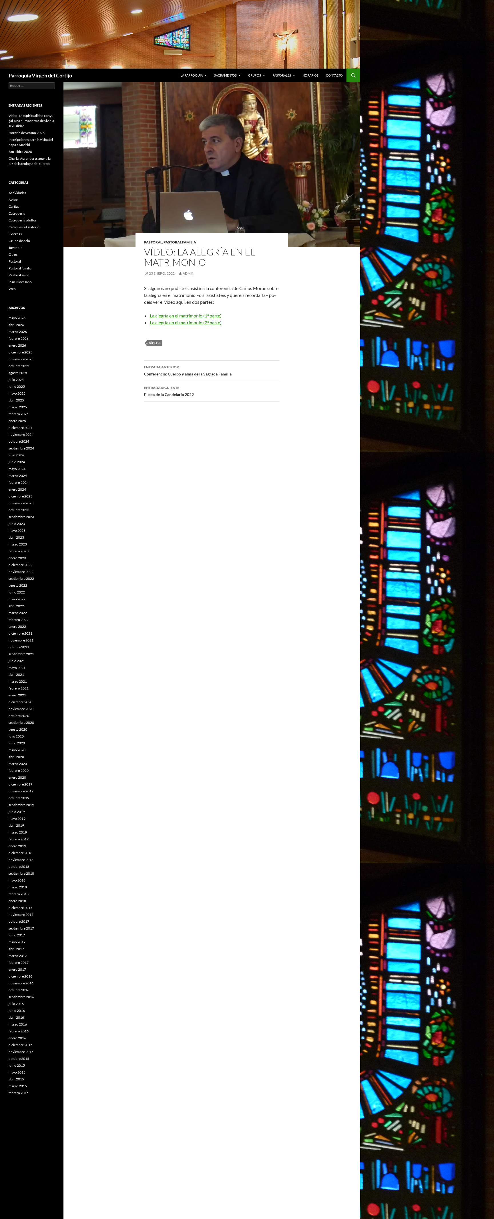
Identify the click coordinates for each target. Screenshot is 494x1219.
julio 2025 (16, 379)
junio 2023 (17, 523)
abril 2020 (16, 757)
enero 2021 (17, 695)
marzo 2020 (18, 764)
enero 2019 (17, 846)
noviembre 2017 (21, 914)
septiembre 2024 (21, 448)
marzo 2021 (18, 681)
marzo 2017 (18, 956)
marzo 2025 (18, 407)
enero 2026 (17, 345)
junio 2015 (17, 1065)
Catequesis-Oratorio (24, 227)
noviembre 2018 (21, 860)
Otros (13, 254)
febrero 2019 (19, 839)
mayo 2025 (17, 393)
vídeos (154, 343)
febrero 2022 (19, 620)
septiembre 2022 (21, 578)
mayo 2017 (17, 942)
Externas (15, 234)
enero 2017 (17, 969)
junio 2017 (17, 935)
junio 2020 (17, 743)
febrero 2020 (19, 770)
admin (188, 273)
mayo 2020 (17, 750)
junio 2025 (17, 386)
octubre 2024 (19, 441)
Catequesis (17, 213)
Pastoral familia (180, 242)
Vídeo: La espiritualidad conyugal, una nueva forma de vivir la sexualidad (32, 120)
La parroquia (191, 75)
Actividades (17, 193)
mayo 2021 (17, 668)
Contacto (334, 75)
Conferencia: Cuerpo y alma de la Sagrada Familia (188, 370)
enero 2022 (17, 626)
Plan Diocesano (20, 282)
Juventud (16, 247)
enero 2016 (17, 1038)
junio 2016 (17, 1010)
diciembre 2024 (20, 427)
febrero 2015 (19, 1093)
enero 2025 (17, 421)
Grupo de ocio (19, 241)
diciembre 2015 (20, 1045)
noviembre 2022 (21, 571)
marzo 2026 (18, 331)
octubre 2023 (19, 510)
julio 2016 (16, 1004)
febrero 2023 (19, 551)
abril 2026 (16, 325)
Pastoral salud (19, 275)
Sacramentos (225, 75)
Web (12, 289)
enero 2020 (17, 777)
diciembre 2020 (20, 702)
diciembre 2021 (20, 633)
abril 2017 (16, 949)
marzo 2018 (18, 887)
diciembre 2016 (20, 976)
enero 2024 (17, 489)
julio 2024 (16, 455)
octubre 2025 (19, 366)
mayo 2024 (17, 469)
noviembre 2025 (21, 359)
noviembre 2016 (21, 983)
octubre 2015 (19, 1058)
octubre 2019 (19, 798)
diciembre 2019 (20, 784)
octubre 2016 (19, 990)
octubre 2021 (19, 647)
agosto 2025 (18, 373)
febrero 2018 (19, 894)
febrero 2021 (19, 688)
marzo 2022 (18, 613)
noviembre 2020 (21, 709)
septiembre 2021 (21, 654)
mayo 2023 (17, 530)
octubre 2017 (19, 921)
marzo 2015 (18, 1086)
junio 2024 (17, 462)
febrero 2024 (19, 482)
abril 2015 (16, 1079)
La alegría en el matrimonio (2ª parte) (186, 322)
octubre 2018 (19, 866)
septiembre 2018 (21, 873)
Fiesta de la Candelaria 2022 (169, 391)
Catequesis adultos (23, 220)
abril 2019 (16, 825)
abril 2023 (16, 537)
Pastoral (153, 242)
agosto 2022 (18, 585)
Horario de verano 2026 (27, 133)
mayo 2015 (17, 1072)
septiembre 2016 (21, 997)
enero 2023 (17, 558)
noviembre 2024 (21, 434)
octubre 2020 (19, 716)
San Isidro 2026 (20, 151)
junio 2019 (17, 812)
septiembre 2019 (21, 805)
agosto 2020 (18, 729)
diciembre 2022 (20, 565)
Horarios (310, 75)
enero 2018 (17, 901)
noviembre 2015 (21, 1052)
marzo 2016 (18, 1024)
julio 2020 (16, 736)
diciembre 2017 (20, 908)
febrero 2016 (19, 1031)
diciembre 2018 (20, 853)
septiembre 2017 (21, 928)
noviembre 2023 (21, 503)
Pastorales (281, 75)
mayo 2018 (17, 880)
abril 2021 (16, 674)
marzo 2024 (18, 475)
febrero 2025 (19, 414)
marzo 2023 (18, 544)
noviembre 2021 (21, 640)
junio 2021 (17, 661)
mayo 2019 (17, 818)
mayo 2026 (17, 318)
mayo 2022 (17, 599)
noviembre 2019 (21, 791)
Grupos (254, 75)
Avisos (13, 199)
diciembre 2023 (20, 496)
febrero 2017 (19, 962)
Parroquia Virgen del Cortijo (40, 75)
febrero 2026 (19, 338)
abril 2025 (16, 400)
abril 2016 (16, 1017)
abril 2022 (16, 606)
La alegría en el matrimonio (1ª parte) (186, 315)
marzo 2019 (18, 832)
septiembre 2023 (21, 517)
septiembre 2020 (21, 722)
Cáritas (14, 206)
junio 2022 (17, 592)
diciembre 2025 (20, 352)
